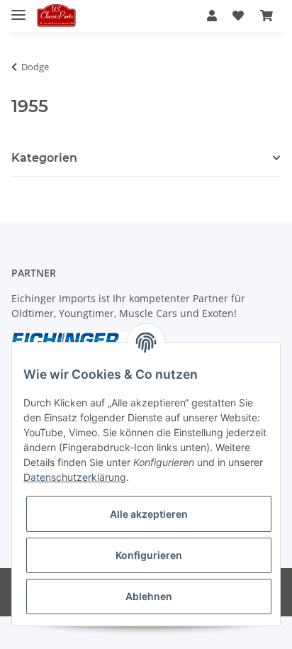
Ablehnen (148, 596)
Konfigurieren (149, 555)
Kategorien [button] (44, 158)
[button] (212, 15)
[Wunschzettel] (238, 15)
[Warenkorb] (266, 15)
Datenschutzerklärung (74, 477)
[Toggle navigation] (18, 9)
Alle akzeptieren (149, 514)
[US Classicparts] (56, 16)
